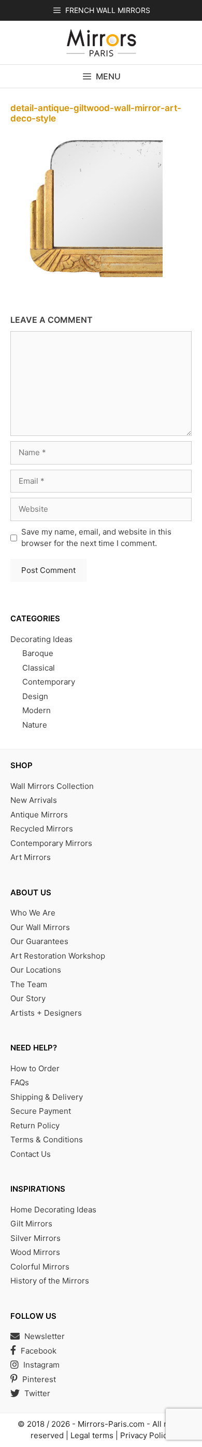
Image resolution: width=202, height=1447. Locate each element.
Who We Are (32, 913)
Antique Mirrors (39, 815)
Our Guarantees (39, 941)
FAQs (19, 1082)
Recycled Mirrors (41, 829)
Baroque (37, 653)
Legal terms (91, 1435)
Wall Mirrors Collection (52, 786)
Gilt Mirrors (31, 1223)
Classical (38, 668)
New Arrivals (33, 800)
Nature (34, 725)
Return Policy (35, 1125)
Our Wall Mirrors (40, 927)
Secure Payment (40, 1111)
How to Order (35, 1068)
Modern (36, 710)
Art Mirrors (30, 857)
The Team (28, 984)
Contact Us (30, 1154)
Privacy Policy (145, 1435)
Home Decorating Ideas (53, 1209)
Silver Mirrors (35, 1238)
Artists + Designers (46, 1013)
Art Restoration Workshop (57, 956)
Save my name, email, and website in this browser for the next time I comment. (96, 538)
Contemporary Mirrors (51, 843)
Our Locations (35, 970)
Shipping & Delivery (46, 1097)
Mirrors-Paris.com (111, 1424)
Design (35, 696)
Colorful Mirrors (39, 1267)
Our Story (28, 998)
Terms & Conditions (46, 1139)
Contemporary (48, 682)
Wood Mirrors (35, 1252)
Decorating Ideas (41, 639)
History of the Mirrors (49, 1281)
